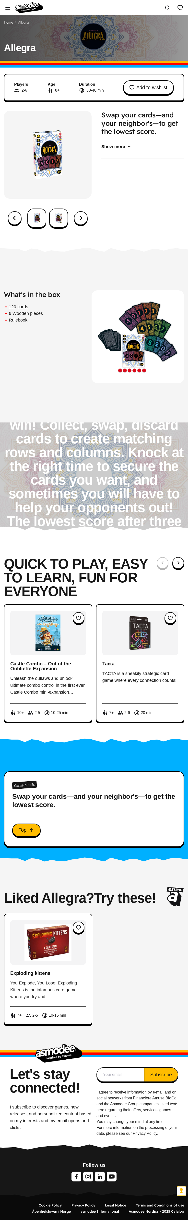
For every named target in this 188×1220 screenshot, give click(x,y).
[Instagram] (88, 1176)
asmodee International (100, 1211)
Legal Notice (115, 1205)
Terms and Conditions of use (160, 1205)
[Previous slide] (162, 563)
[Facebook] (76, 1176)
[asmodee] (29, 7)
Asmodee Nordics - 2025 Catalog (156, 1211)
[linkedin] (100, 1176)
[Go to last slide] (15, 218)
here (100, 1110)
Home (8, 22)
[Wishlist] (180, 8)
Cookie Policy (50, 1205)
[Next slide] (81, 218)
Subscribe (161, 1074)
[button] (36, 218)
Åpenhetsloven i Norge (51, 1211)
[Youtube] (112, 1176)
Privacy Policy (83, 1205)
